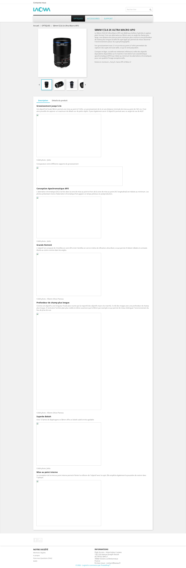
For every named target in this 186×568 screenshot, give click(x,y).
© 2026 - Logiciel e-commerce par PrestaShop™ (93, 565)
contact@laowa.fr (113, 563)
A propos (36, 555)
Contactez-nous (39, 3)
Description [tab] (43, 100)
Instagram (40, 540)
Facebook (35, 540)
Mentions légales (39, 553)
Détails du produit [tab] (59, 100)
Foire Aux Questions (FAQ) (42, 558)
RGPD (35, 561)
